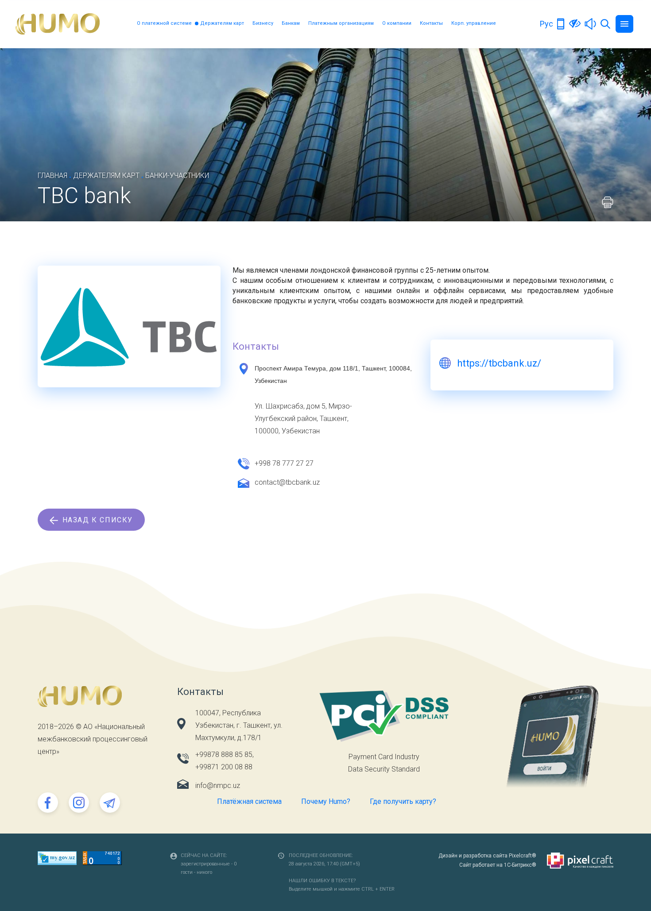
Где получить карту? (403, 801)
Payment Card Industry (384, 757)
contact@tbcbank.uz (287, 482)
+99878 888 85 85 (223, 754)
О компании (396, 23)
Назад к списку (96, 520)
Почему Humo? (325, 801)
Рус (546, 23)
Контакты (431, 23)
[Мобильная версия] (561, 23)
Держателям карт (222, 23)
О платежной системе (164, 23)
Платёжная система (249, 801)
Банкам (291, 23)
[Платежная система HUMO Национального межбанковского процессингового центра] (58, 23)
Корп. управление (473, 23)
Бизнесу (262, 23)
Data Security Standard (384, 769)
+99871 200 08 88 (223, 767)
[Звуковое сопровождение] (590, 23)
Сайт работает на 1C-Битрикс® (497, 865)
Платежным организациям (341, 23)
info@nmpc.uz (217, 785)
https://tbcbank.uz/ (499, 363)
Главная (52, 175)
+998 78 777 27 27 (284, 463)
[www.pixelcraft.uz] (580, 861)
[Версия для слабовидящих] (575, 23)
